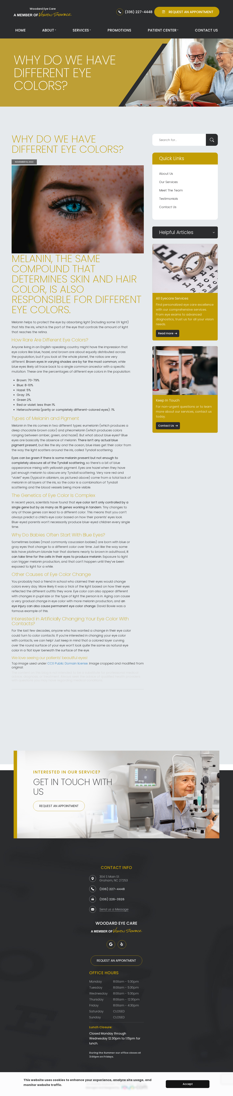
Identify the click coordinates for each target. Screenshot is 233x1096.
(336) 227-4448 (112, 889)
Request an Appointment (59, 806)
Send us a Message (113, 909)
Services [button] (81, 30)
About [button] (48, 30)
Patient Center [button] (162, 30)
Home (20, 30)
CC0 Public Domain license (67, 663)
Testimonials (168, 199)
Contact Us (206, 30)
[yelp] (122, 944)
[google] (111, 944)
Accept (188, 1084)
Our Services (168, 182)
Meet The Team (171, 190)
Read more (165, 333)
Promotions (119, 30)
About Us (166, 173)
